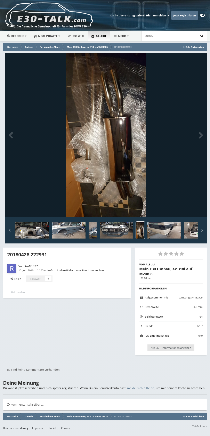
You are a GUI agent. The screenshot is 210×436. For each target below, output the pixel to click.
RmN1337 (31, 266)
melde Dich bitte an (140, 388)
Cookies (65, 428)
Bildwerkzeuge (188, 210)
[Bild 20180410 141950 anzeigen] (164, 230)
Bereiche (17, 36)
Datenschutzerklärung (16, 428)
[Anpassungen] (202, 15)
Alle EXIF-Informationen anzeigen (171, 348)
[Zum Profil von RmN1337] (11, 268)
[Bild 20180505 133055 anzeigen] (68, 230)
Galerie (100, 36)
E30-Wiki (78, 36)
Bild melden (17, 292)
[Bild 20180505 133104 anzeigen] (32, 230)
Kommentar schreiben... (27, 404)
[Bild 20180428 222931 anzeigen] (140, 230)
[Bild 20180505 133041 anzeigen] (116, 230)
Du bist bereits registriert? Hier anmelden (138, 15)
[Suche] (201, 36)
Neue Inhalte (47, 36)
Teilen (17, 279)
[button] (9, 230)
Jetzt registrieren (184, 15)
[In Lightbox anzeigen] (106, 135)
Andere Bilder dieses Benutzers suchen (80, 270)
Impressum (38, 428)
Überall (187, 36)
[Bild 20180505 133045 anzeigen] (93, 230)
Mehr (122, 36)
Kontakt (53, 428)
